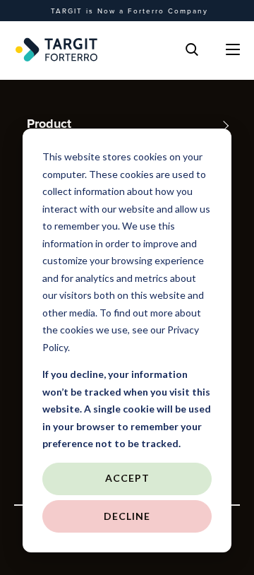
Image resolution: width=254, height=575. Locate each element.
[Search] (192, 49)
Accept (127, 478)
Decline (127, 516)
